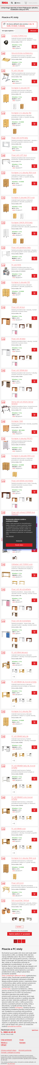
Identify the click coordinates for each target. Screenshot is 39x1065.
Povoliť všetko (19, 545)
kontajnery (19, 1008)
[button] (12, 3)
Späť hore (35, 1030)
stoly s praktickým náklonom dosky (14, 976)
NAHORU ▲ (19, 927)
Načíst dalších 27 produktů (19, 934)
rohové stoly (6, 989)
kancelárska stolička (14, 1026)
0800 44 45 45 (9, 1032)
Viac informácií (10, 536)
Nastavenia (19, 540)
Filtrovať (33, 31)
